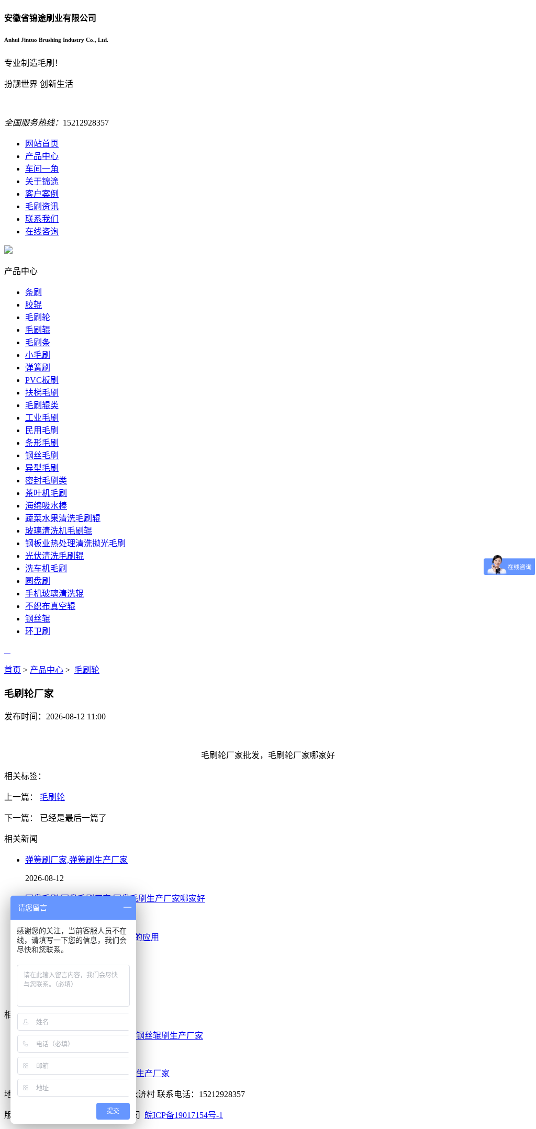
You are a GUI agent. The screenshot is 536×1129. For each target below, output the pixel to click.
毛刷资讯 (42, 206)
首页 (12, 669)
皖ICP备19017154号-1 (183, 1115)
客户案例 (42, 193)
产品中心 (42, 156)
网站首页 (42, 143)
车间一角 (42, 168)
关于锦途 (42, 181)
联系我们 (42, 218)
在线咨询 (42, 231)
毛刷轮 (86, 669)
